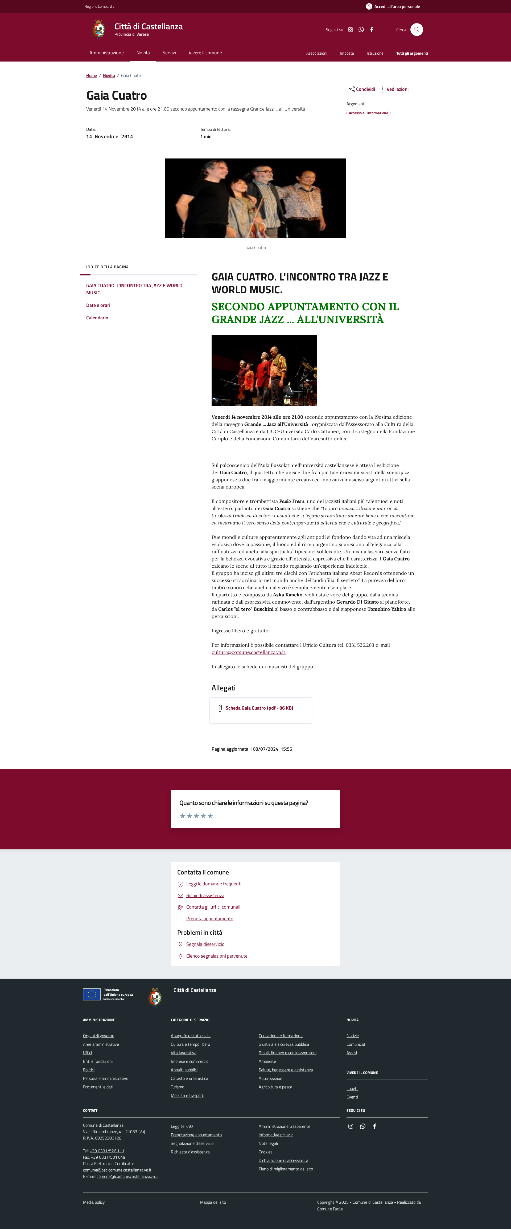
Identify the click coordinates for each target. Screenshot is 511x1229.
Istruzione (375, 53)
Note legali (268, 1143)
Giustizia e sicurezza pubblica (284, 1044)
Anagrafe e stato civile (191, 1035)
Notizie (353, 1035)
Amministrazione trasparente (284, 1126)
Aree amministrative (101, 1044)
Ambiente (267, 1061)
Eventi (352, 1097)
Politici (88, 1070)
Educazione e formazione (281, 1035)
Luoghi (352, 1088)
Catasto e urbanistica (189, 1078)
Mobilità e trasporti (187, 1095)
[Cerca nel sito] (416, 29)
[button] (393, 6)
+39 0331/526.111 (107, 1150)
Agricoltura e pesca (275, 1087)
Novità (109, 75)
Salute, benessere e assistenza (286, 1070)
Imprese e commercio (189, 1061)
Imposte (347, 53)
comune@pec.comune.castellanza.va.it (117, 1170)
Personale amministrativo (105, 1078)
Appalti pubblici (184, 1070)
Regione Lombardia (99, 6)
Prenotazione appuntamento (196, 1135)
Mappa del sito (213, 1202)
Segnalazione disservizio (192, 1143)
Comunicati (356, 1044)
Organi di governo (98, 1035)
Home (91, 75)
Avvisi (352, 1052)
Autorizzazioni (271, 1078)
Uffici (87, 1052)
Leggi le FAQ (182, 1126)
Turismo (177, 1087)
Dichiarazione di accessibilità (283, 1160)
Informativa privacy (276, 1135)
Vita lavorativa (183, 1052)
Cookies (265, 1152)
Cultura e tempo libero (190, 1044)
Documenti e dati (98, 1087)
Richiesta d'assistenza (190, 1152)
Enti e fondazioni (98, 1061)
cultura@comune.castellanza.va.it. (249, 652)
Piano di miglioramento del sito (286, 1169)
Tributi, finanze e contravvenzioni (287, 1052)
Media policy (94, 1202)
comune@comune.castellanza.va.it (127, 1176)
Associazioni (316, 53)
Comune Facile (330, 1209)
